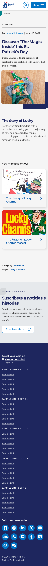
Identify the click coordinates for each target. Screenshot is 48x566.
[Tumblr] (31, 537)
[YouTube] (40, 528)
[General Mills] (8, 5)
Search (26, 5)
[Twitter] (31, 528)
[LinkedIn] (23, 528)
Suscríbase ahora (15, 329)
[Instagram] (14, 528)
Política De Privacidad (13, 560)
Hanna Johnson (14, 33)
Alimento (18, 265)
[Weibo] (5, 546)
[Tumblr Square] (40, 537)
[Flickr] (23, 537)
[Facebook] (5, 528)
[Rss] (14, 537)
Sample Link (8, 374)
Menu (36, 5)
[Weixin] (14, 546)
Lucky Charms (17, 269)
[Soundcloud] (5, 537)
